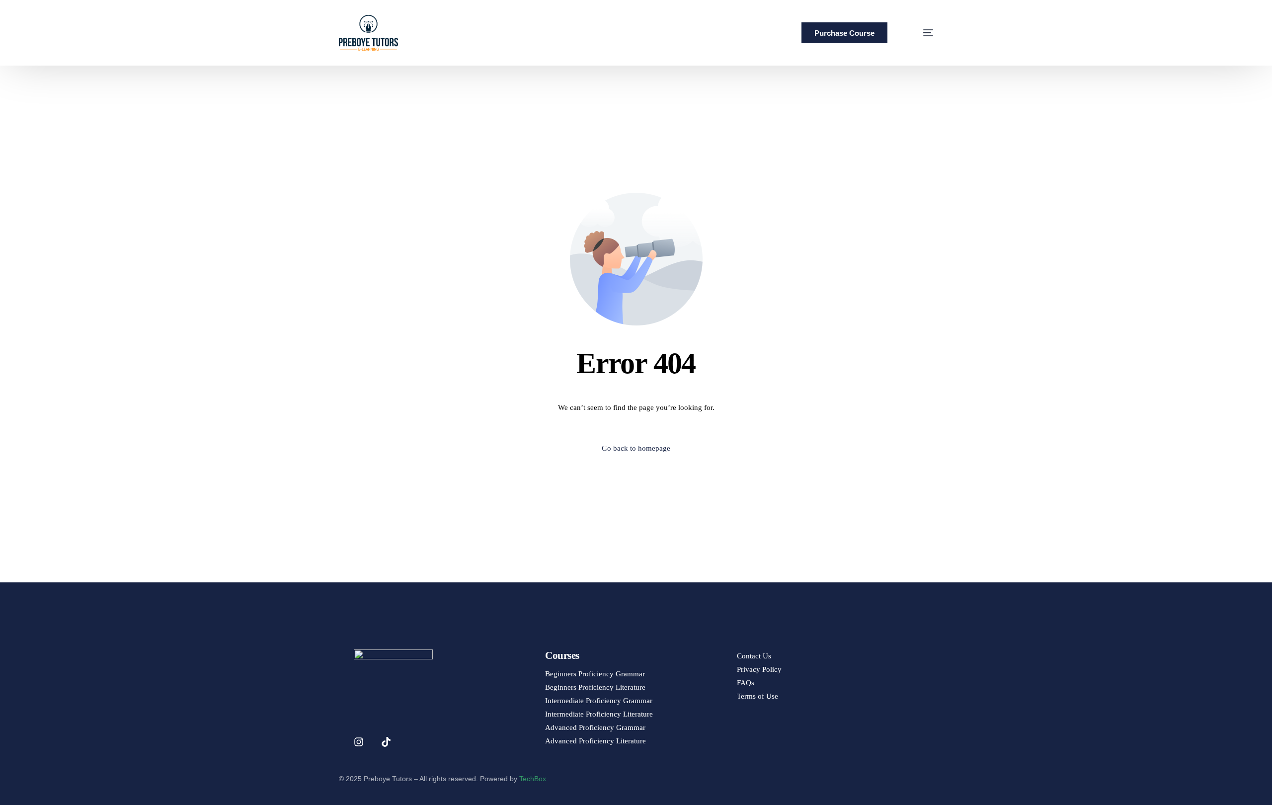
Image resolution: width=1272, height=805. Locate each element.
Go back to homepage (636, 448)
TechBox (532, 779)
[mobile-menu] (915, 33)
